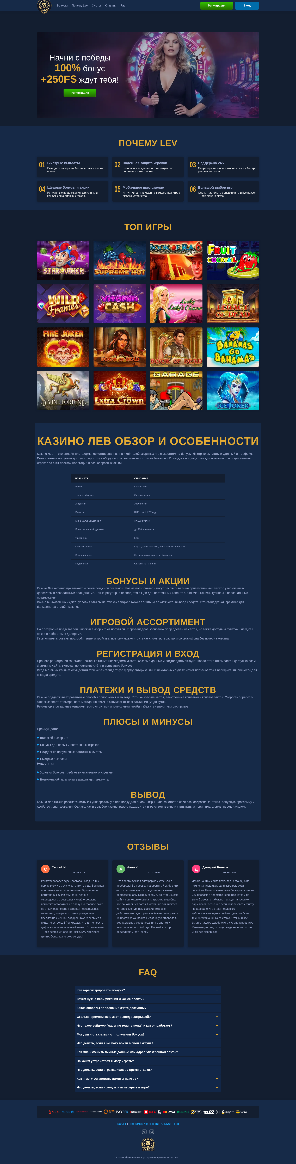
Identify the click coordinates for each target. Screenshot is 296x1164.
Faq (176, 1123)
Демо (63, 266)
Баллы (121, 1123)
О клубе (166, 1123)
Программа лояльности (144, 1123)
